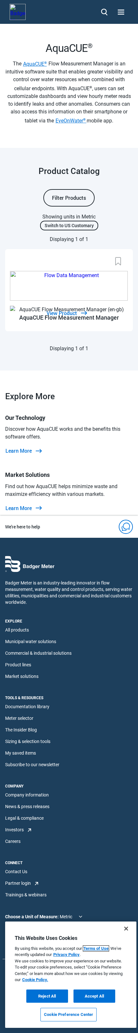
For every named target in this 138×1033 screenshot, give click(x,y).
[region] (70, 975)
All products (17, 629)
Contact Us (16, 871)
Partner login (18, 883)
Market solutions (22, 676)
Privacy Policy (66, 954)
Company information (27, 794)
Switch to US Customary (69, 225)
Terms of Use (95, 948)
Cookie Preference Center (68, 1014)
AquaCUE (35, 64)
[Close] (126, 929)
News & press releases (27, 806)
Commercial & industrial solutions (38, 653)
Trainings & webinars (26, 894)
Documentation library (27, 706)
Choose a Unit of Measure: (32, 916)
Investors (14, 829)
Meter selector (19, 718)
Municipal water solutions (30, 641)
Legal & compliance (24, 818)
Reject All (47, 996)
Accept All (94, 996)
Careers (13, 841)
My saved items (20, 753)
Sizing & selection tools (27, 741)
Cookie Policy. (35, 979)
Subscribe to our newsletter (32, 764)
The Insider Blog (21, 729)
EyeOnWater (71, 121)
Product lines (18, 664)
